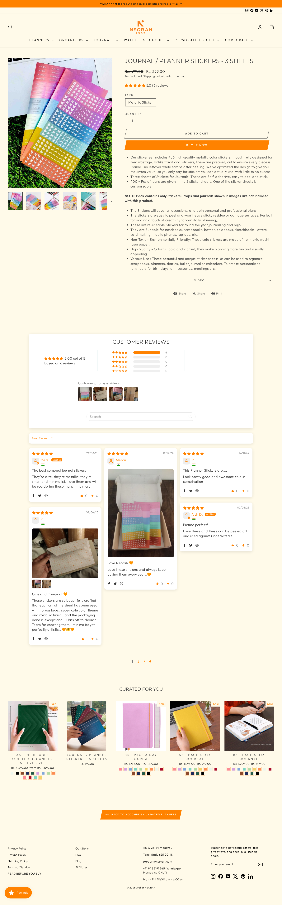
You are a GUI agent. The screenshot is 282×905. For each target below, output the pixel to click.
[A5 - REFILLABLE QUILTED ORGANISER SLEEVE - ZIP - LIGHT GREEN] (48, 773)
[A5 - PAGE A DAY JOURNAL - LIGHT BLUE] (185, 769)
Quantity (133, 114)
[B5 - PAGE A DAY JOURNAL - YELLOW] (146, 769)
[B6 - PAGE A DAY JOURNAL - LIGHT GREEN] (249, 769)
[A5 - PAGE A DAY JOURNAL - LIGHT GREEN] (195, 769)
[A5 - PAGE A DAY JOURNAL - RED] (216, 769)
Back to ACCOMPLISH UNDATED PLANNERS (144, 814)
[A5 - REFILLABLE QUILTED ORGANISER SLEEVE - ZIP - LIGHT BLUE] (43, 773)
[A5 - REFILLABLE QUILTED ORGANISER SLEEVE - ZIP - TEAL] (35, 777)
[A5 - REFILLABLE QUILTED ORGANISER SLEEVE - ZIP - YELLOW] (40, 777)
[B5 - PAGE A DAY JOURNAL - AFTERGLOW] (156, 769)
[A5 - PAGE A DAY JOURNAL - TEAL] (190, 769)
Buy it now (197, 145)
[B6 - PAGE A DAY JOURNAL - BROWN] (241, 773)
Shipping (149, 76)
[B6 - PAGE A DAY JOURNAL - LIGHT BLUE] (239, 769)
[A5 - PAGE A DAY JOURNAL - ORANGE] (205, 769)
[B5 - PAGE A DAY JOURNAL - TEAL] (136, 769)
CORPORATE (237, 40)
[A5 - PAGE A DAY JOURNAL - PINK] (174, 769)
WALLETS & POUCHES (145, 40)
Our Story (82, 848)
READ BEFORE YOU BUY (24, 873)
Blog (78, 861)
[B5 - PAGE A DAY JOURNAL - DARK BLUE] (138, 773)
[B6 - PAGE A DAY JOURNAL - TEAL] (244, 769)
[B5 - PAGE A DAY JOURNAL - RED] (161, 769)
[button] (135, 85)
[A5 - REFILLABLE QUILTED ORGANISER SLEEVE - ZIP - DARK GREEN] (33, 773)
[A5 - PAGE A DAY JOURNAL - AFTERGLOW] (211, 769)
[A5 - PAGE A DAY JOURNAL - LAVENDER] (179, 769)
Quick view (33, 747)
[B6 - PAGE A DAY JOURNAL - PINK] (228, 769)
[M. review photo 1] (65, 553)
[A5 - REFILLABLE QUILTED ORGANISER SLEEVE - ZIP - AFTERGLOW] (12, 773)
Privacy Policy (17, 848)
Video (199, 280)
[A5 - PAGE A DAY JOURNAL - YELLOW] (200, 769)
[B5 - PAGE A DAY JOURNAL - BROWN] (133, 773)
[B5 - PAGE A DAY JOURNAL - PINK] (120, 769)
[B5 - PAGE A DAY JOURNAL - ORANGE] (151, 769)
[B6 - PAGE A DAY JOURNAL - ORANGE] (259, 769)
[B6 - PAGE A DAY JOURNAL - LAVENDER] (234, 769)
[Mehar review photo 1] (140, 513)
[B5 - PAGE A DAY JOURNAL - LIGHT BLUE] (130, 769)
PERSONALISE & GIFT (195, 40)
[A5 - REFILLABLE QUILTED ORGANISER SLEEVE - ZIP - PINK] (25, 777)
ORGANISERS (72, 40)
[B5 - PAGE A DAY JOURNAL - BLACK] (149, 773)
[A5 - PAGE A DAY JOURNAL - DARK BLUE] (192, 773)
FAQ (78, 855)
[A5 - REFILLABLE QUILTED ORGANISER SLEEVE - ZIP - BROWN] (22, 773)
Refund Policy (17, 855)
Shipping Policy (18, 861)
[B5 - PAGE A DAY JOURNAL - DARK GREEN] (143, 773)
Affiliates (81, 867)
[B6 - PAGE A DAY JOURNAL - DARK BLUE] (247, 773)
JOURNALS (104, 40)
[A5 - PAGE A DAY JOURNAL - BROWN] (187, 773)
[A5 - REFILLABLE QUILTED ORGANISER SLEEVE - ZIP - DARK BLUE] (27, 773)
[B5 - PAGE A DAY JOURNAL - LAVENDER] (125, 769)
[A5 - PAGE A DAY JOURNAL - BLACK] (203, 773)
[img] (42, 453)
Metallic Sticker (140, 102)
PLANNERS (40, 40)
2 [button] (138, 661)
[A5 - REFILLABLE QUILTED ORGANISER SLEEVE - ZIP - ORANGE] (53, 773)
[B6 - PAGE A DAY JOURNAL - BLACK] (257, 773)
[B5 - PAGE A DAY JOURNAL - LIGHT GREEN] (141, 769)
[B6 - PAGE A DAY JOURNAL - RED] (270, 769)
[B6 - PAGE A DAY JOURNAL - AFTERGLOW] (265, 769)
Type (129, 94)
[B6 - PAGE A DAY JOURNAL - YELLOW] (254, 769)
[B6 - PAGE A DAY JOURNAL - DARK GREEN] (252, 773)
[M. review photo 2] (36, 584)
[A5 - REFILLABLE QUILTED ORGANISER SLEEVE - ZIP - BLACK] (17, 773)
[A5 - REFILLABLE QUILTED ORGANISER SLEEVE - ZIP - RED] (30, 777)
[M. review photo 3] (46, 584)
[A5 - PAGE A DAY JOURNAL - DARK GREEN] (198, 773)
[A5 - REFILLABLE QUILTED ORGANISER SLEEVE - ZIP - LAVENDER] (38, 773)
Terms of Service (19, 867)
